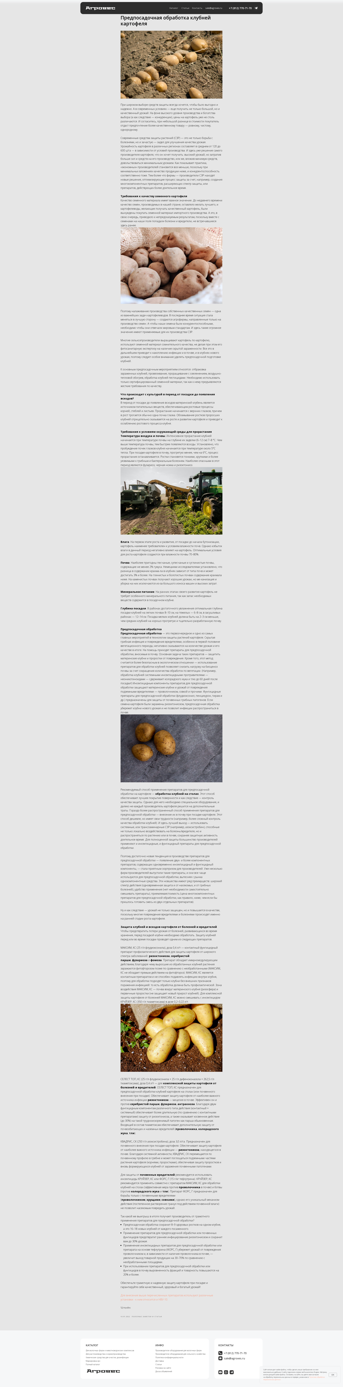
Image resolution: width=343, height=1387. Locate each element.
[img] (220, 1372)
